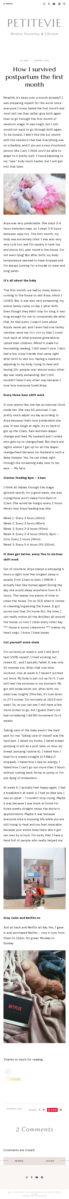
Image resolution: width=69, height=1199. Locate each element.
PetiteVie (34, 23)
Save (54, 1109)
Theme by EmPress (34, 1196)
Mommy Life (41, 61)
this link (35, 332)
